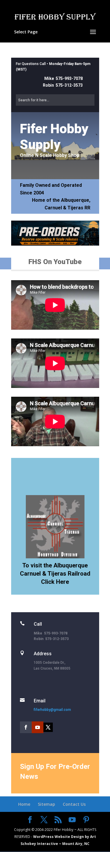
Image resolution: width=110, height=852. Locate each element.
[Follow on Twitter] (48, 727)
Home (24, 804)
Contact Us (74, 804)
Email (39, 701)
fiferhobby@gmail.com (52, 710)
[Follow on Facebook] (26, 727)
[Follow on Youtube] (37, 727)
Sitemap (46, 804)
